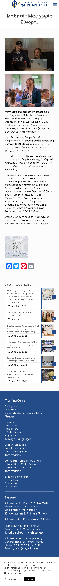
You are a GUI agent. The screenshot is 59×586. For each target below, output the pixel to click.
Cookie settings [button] (13, 579)
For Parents (12, 486)
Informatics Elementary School (23, 460)
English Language (15, 444)
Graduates (11, 483)
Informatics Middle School (20, 463)
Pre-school (11, 425)
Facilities (10, 409)
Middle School (13, 432)
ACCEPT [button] (29, 579)
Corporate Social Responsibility (23, 412)
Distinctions (12, 479)
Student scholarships (17, 476)
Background (12, 406)
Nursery (9, 422)
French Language (15, 448)
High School (12, 435)
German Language (16, 451)
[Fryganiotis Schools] (29, 4)
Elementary (11, 428)
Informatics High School (19, 467)
